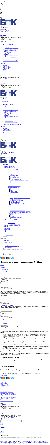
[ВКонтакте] (1, 258)
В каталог (2, 438)
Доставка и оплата (7, 70)
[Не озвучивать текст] (1, 17)
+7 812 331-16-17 (5, 30)
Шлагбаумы (7, 56)
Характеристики (6, 319)
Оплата (4, 321)
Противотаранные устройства (11, 55)
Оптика (7, 54)
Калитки (7, 53)
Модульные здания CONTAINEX (10, 57)
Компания (2, 63)
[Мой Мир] (4, 258)
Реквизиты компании (7, 68)
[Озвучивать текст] (1, 16)
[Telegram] (13, 258)
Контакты (2, 72)
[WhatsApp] (9, 258)
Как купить (5, 320)
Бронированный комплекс (10, 50)
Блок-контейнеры (9, 58)
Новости (5, 69)
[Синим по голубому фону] (0, 10)
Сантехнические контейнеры (11, 60)
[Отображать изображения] (1, 12)
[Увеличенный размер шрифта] (1, 4)
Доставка (5, 323)
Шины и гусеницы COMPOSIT (11, 48)
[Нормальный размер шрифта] (1, 3)
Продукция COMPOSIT (8, 44)
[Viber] (8, 258)
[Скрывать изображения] (1, 13)
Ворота (6, 51)
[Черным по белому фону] (0, 7)
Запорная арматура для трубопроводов (13, 45)
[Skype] (11, 258)
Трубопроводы (8, 46)
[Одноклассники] (3, 258)
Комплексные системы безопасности (10, 61)
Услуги (1, 395)
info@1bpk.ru (3, 35)
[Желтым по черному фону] (0, 8)
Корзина (2, 427)
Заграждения (8, 52)
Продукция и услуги (5, 42)
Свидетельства (6, 66)
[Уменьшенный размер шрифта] (1, 2)
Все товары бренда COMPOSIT (7, 305)
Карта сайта (2, 418)
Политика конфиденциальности (7, 417)
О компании (5, 65)
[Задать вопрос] (0, 284)
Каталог (2, 388)
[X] (6, 258)
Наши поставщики (7, 67)
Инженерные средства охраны (9, 49)
